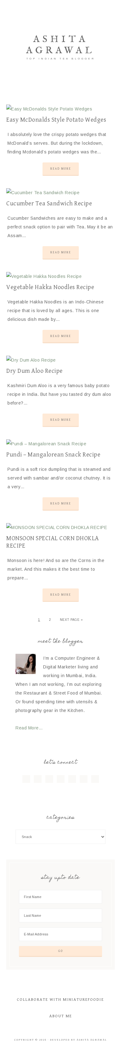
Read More (60, 169)
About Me (60, 1016)
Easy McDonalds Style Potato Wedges (56, 120)
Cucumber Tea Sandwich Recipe (49, 203)
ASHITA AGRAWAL (60, 45)
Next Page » (71, 619)
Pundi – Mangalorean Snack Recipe (53, 454)
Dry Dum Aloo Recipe (34, 371)
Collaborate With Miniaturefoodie (60, 999)
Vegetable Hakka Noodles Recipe (50, 287)
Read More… (29, 727)
